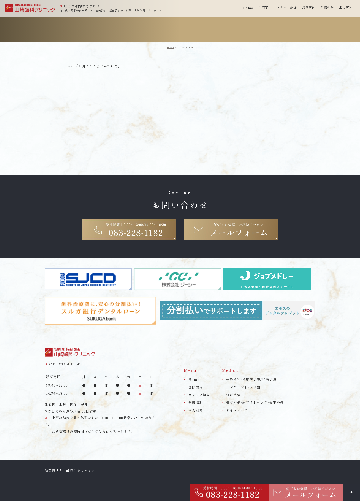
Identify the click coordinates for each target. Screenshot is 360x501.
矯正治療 (233, 394)
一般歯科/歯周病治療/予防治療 (251, 379)
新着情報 (327, 7)
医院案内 (195, 387)
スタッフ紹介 (199, 394)
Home (248, 7)
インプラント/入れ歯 (243, 387)
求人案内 (345, 7)
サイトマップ (237, 410)
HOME (170, 47)
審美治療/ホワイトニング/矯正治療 (255, 402)
